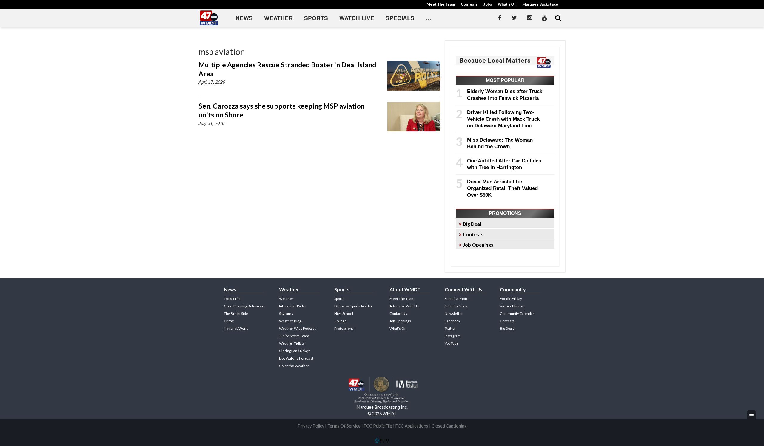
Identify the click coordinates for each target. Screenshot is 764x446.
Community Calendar (517, 313)
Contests (469, 4)
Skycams (286, 313)
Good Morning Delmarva (243, 306)
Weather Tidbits (292, 343)
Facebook (452, 321)
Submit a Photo (456, 298)
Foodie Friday (511, 298)
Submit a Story (456, 306)
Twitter (450, 328)
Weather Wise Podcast (297, 328)
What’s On (507, 4)
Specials (400, 18)
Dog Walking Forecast (296, 358)
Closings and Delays (295, 351)
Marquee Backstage (540, 4)
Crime (229, 321)
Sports (316, 18)
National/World (236, 328)
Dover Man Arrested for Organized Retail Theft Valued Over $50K (502, 188)
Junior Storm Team (294, 336)
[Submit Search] (558, 17)
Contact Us (398, 313)
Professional (344, 328)
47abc (209, 17)
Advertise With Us (404, 306)
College (340, 321)
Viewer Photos (511, 306)
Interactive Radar (292, 306)
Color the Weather (294, 365)
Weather (278, 18)
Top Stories (232, 298)
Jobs (487, 4)
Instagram (453, 336)
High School (343, 313)
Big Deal (472, 224)
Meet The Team (440, 4)
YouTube (451, 343)
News (244, 18)
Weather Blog (290, 321)
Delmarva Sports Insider (353, 306)
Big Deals (507, 328)
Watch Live (356, 18)
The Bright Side (236, 313)
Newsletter (454, 313)
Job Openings (478, 244)
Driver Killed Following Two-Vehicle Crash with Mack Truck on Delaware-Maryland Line (503, 118)
